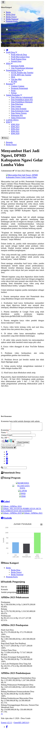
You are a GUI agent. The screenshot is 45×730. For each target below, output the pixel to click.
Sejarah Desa (16, 61)
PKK (13, 77)
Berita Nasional (12, 19)
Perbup (14, 93)
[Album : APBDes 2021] (32, 513)
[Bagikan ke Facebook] (6, 452)
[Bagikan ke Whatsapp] (7, 456)
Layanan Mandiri (8, 25)
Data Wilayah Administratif (21, 97)
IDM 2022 (15, 129)
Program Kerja (12, 21)
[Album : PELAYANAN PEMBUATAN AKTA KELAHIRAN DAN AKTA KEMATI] (22, 511)
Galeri (6, 501)
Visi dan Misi (16, 79)
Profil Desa (10, 52)
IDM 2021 (15, 131)
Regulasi (9, 84)
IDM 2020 (15, 133)
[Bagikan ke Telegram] (7, 459)
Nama (4, 432)
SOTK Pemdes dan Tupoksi (22, 72)
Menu (6, 138)
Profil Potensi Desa (18, 59)
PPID (8, 63)
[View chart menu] (41, 524)
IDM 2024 (15, 124)
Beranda (9, 142)
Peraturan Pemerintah (19, 88)
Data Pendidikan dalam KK (22, 100)
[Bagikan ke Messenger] (7, 463)
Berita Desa (10, 14)
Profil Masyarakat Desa (20, 57)
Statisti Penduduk (13, 95)
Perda (13, 91)
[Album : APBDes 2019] (11, 513)
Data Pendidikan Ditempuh (21, 102)
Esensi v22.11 (6, 722)
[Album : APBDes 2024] (11, 506)
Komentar (5, 430)
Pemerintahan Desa (14, 70)
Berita (8, 12)
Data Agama (16, 106)
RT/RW (14, 82)
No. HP (4, 438)
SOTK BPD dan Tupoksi (21, 75)
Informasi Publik (17, 66)
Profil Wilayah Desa (19, 54)
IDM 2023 (15, 127)
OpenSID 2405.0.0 (21, 722)
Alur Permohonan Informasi (22, 68)
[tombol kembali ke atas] (2, 714)
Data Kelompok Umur (20, 111)
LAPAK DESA (12, 120)
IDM (8, 122)
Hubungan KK (17, 115)
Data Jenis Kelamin (18, 109)
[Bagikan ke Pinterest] (7, 461)
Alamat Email (6, 435)
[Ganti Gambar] (23, 442)
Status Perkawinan (18, 118)
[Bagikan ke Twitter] (7, 454)
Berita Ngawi (11, 17)
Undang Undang (17, 86)
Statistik (8, 518)
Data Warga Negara (19, 113)
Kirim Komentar (8, 448)
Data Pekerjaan (17, 104)
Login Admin (23, 25)
